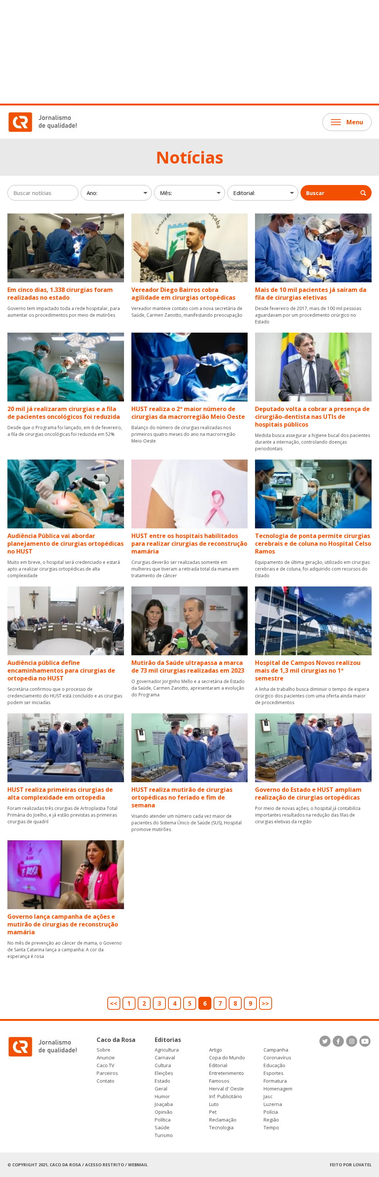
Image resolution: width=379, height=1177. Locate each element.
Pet (213, 1112)
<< (113, 1003)
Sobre (103, 1049)
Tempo (271, 1127)
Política (163, 1119)
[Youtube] (364, 1041)
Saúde (162, 1127)
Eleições (164, 1073)
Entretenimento (226, 1073)
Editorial (218, 1065)
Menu (354, 122)
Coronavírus (277, 1057)
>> (265, 1003)
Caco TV (105, 1065)
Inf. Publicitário (225, 1096)
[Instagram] (351, 1041)
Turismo (164, 1135)
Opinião (163, 1112)
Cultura (163, 1065)
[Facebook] (338, 1041)
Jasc (268, 1096)
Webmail (138, 1164)
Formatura (275, 1081)
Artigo (215, 1049)
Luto (214, 1104)
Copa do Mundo (227, 1057)
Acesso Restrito (104, 1164)
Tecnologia (221, 1127)
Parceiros (107, 1073)
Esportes (274, 1073)
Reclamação (223, 1119)
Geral (161, 1088)
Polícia (271, 1112)
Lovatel (362, 1164)
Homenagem (278, 1088)
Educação (274, 1065)
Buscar (315, 192)
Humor (162, 1096)
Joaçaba (164, 1104)
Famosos (219, 1081)
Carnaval (165, 1057)
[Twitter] (325, 1041)
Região (271, 1119)
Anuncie (106, 1057)
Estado (162, 1081)
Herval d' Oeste (226, 1088)
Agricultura (167, 1049)
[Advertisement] (189, 52)
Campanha (276, 1049)
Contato (105, 1081)
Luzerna (273, 1104)
